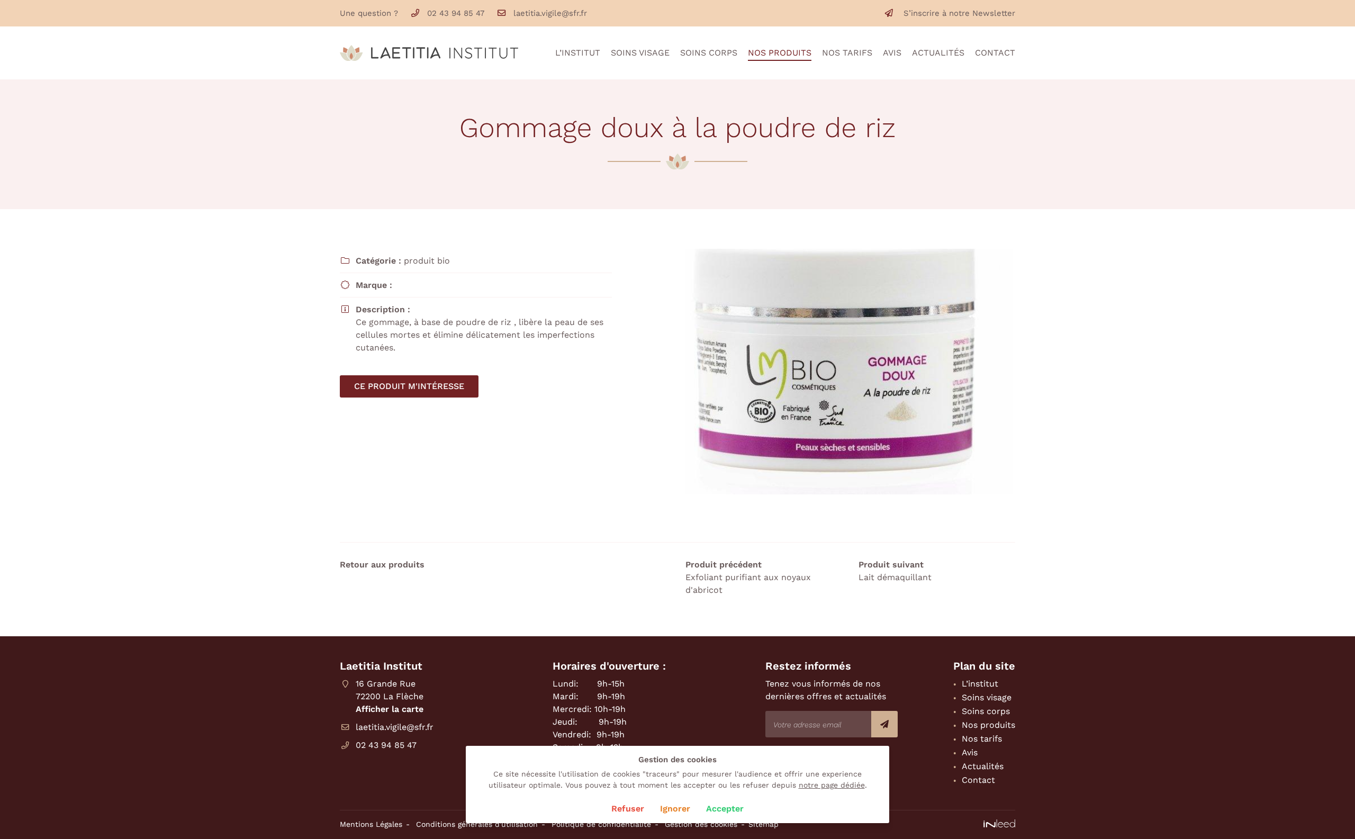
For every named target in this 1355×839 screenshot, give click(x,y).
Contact (995, 53)
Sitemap (763, 824)
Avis (892, 53)
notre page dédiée (832, 785)
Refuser (627, 809)
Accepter (725, 809)
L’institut (577, 53)
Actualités (938, 53)
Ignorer (675, 809)
